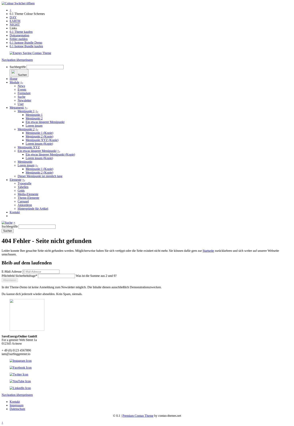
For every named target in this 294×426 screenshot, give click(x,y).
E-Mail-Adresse (12, 271)
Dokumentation (19, 35)
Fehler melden (19, 39)
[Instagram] (21, 360)
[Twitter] (19, 374)
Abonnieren (9, 280)
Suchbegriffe (18, 67)
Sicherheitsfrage (19, 275)
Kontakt (15, 401)
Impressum (16, 405)
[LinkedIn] (20, 388)
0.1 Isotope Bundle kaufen (26, 46)
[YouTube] (20, 381)
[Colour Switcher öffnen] (18, 3)
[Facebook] (21, 367)
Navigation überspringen (17, 60)
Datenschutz (17, 409)
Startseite (208, 250)
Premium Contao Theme (137, 415)
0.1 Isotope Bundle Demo (26, 42)
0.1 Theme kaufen (21, 31)
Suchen (7, 230)
